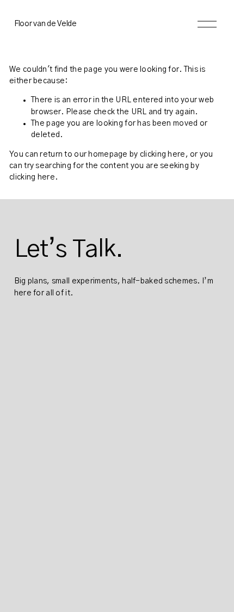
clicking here (163, 154)
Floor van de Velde (45, 24)
